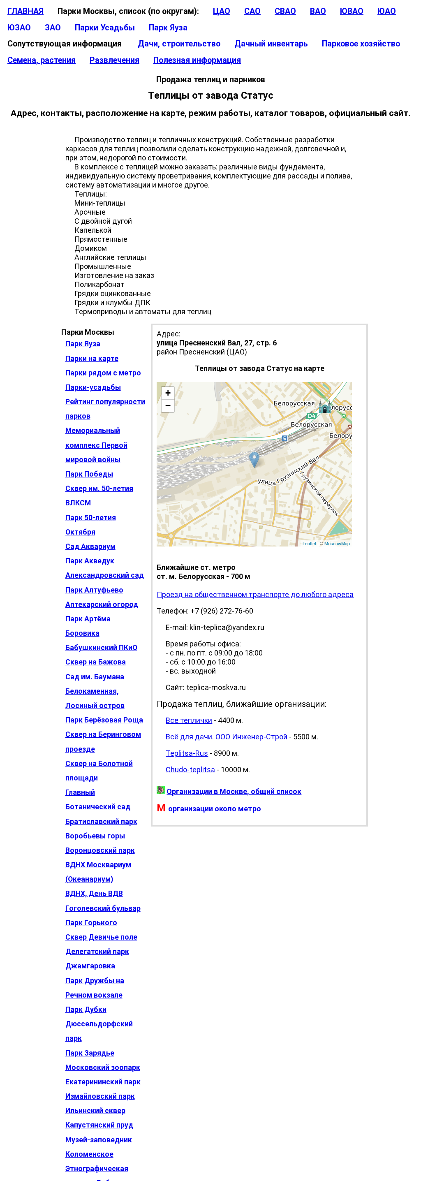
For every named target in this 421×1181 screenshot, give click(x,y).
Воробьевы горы (95, 836)
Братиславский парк (101, 821)
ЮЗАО (19, 27)
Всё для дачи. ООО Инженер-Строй (226, 736)
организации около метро (214, 808)
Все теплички (189, 720)
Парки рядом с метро (103, 373)
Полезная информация (197, 60)
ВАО (318, 11)
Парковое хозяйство (361, 44)
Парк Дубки (85, 1009)
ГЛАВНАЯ (25, 11)
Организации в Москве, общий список (234, 791)
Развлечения (114, 60)
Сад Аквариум (90, 546)
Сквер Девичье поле (101, 937)
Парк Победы (89, 474)
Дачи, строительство (179, 44)
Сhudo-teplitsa (190, 769)
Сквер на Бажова (95, 662)
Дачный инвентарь (271, 44)
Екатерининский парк (103, 1082)
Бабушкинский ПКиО (101, 648)
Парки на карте (91, 358)
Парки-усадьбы (93, 387)
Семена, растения (41, 60)
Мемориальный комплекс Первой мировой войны (96, 444)
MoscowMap (337, 543)
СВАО (285, 11)
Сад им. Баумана (94, 677)
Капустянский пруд (99, 1125)
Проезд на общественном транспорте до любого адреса (255, 594)
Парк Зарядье (89, 1053)
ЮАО (386, 11)
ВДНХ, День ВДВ (94, 893)
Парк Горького (91, 923)
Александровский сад (104, 575)
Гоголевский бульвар (103, 908)
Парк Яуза (168, 27)
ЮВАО (351, 11)
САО (252, 11)
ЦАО (221, 11)
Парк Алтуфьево (94, 590)
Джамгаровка (90, 966)
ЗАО (53, 27)
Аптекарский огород (101, 604)
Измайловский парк (100, 1096)
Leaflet (309, 543)
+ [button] (168, 393)
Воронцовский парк (100, 850)
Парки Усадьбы (105, 27)
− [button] (168, 406)
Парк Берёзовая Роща (104, 720)
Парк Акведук (89, 561)
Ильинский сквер (95, 1111)
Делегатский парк (97, 951)
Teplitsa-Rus (187, 753)
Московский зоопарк (102, 1067)
